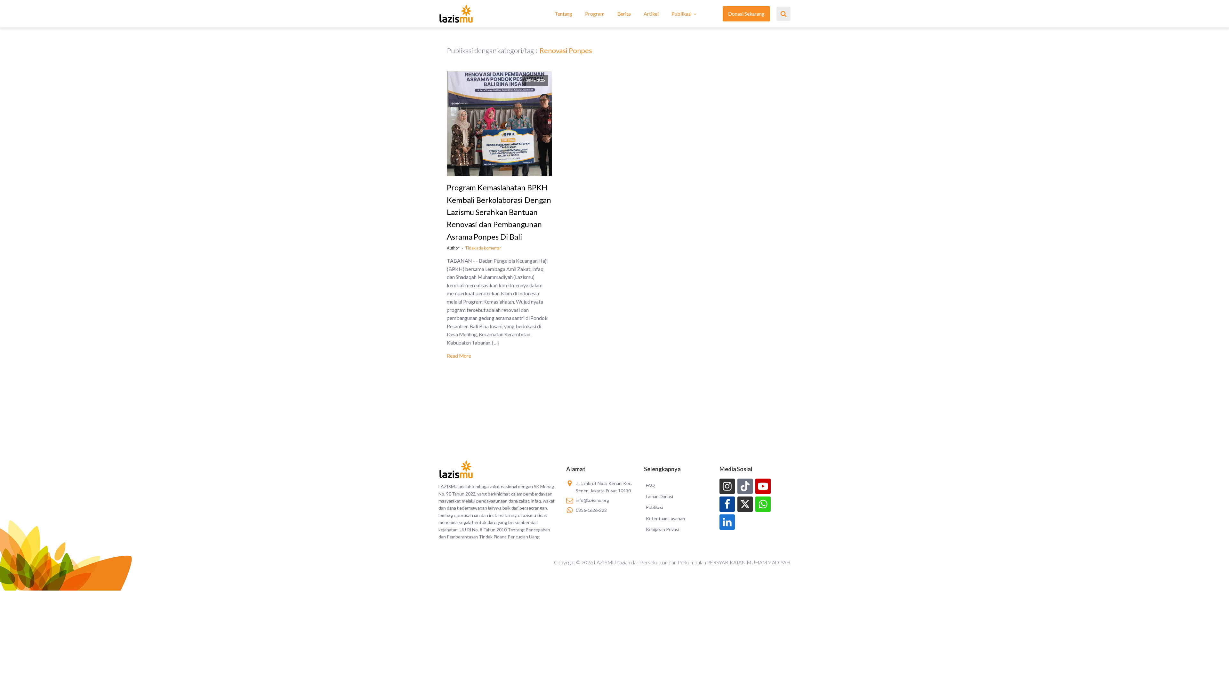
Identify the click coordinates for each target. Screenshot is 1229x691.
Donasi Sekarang (746, 14)
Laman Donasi (659, 496)
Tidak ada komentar (483, 247)
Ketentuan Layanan (665, 518)
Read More (459, 356)
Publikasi (681, 14)
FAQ (650, 485)
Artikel (651, 14)
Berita (624, 14)
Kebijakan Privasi (662, 529)
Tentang (563, 14)
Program (594, 14)
